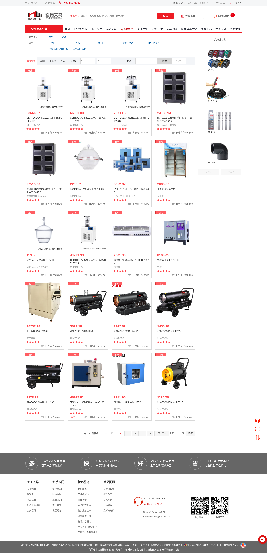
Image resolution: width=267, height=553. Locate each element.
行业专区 (143, 28)
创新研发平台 (84, 516)
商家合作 (204, 2)
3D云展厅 (96, 28)
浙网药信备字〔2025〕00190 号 (134, 545)
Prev (208, 172)
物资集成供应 (84, 510)
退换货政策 (108, 489)
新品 (51, 37)
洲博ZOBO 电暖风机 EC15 (170, 402)
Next (231, 172)
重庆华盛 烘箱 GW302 (37, 331)
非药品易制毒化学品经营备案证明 (144, 549)
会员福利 (31, 510)
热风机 (101, 43)
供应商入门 (57, 489)
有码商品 (82, 489)
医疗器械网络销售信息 (106, 545)
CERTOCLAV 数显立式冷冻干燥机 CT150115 (88, 262)
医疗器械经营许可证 (229, 545)
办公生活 (157, 28)
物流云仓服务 (84, 521)
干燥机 (52, 43)
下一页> (162, 433)
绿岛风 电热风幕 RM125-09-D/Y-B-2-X (132, 262)
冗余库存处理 (84, 505)
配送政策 (107, 494)
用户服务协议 (33, 505)
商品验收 (107, 505)
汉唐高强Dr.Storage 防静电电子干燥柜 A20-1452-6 (44, 191)
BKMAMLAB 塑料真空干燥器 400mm (87, 191)
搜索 (165, 16)
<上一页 (109, 433)
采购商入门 (57, 500)
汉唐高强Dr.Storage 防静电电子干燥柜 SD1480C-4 (174, 119)
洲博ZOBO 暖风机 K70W (126, 331)
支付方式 (56, 505)
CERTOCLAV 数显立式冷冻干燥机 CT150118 (44, 119)
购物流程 (56, 494)
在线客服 (237, 2)
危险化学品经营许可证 (100, 549)
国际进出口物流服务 (88, 527)
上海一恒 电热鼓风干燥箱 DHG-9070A (131, 191)
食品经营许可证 (119, 549)
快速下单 (192, 2)
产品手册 (235, 28)
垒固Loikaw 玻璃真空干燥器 (40, 260)
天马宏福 (111, 28)
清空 (178, 60)
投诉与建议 (108, 510)
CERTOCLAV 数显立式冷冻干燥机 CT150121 (131, 119)
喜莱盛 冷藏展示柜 (166, 189)
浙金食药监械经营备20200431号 (167, 545)
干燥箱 (76, 43)
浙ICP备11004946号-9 (83, 545)
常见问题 (107, 500)
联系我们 (31, 500)
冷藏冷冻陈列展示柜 (58, 49)
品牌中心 (206, 28)
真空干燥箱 (127, 43)
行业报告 (82, 500)
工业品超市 (80, 28)
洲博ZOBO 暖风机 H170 (82, 331)
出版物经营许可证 (170, 549)
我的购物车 (224, 16)
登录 (28, 2)
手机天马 (220, 2)
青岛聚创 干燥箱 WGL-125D (127, 402)
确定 (190, 433)
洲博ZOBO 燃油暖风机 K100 (40, 402)
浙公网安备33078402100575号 (202, 545)
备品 (64, 37)
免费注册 (37, 2)
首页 (67, 28)
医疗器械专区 (189, 28)
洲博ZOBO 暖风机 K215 (169, 331)
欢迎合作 (31, 494)
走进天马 (220, 28)
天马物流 (172, 28)
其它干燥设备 (153, 43)
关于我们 (31, 489)
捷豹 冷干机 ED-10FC (168, 260)
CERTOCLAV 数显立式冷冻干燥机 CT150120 (88, 119)
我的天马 (178, 2)
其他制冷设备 (79, 49)
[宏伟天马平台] (44, 16)
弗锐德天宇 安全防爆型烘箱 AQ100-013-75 (87, 404)
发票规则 (56, 510)
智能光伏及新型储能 (88, 532)
